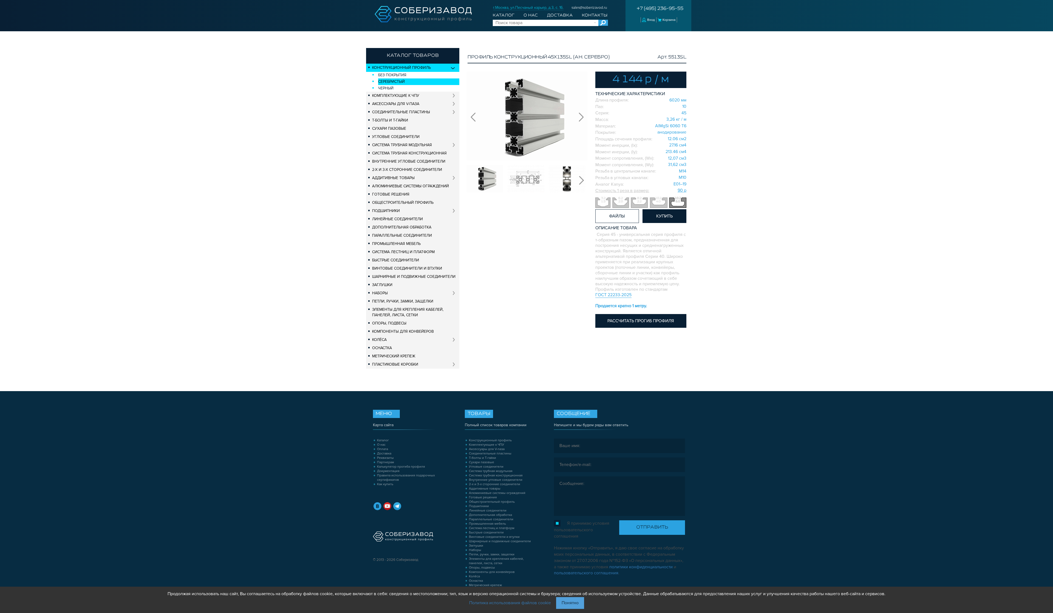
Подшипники (386, 210)
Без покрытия (392, 75)
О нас (530, 15)
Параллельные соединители (402, 235)
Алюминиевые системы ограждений (410, 186)
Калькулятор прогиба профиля (401, 467)
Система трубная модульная (402, 145)
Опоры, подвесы (389, 323)
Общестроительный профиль (403, 202)
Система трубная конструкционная (409, 153)
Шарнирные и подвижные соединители (413, 276)
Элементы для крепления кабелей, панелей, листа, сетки (407, 312)
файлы (617, 216)
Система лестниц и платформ (403, 252)
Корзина (669, 20)
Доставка (560, 15)
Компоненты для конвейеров (403, 331)
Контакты (594, 15)
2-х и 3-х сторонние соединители (407, 169)
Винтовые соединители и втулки (407, 268)
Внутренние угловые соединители (408, 161)
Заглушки (382, 285)
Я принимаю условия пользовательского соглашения (581, 530)
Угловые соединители (396, 136)
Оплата (382, 449)
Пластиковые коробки (395, 364)
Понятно (570, 603)
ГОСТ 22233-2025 (613, 295)
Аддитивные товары (393, 178)
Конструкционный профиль (401, 67)
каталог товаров (413, 55)
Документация (388, 471)
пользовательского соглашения (586, 573)
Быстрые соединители (395, 260)
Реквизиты (385, 458)
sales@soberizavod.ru (589, 7)
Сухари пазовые (389, 128)
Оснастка (382, 348)
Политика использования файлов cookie (510, 603)
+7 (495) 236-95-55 (660, 9)
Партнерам (385, 462)
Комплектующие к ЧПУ (395, 95)
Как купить (385, 484)
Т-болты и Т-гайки (390, 120)
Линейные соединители (397, 219)
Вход (651, 20)
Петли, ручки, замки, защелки (402, 301)
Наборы (380, 293)
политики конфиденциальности (641, 567)
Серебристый (391, 81)
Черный (386, 88)
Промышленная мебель (396, 243)
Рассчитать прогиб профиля (640, 321)
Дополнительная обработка (401, 227)
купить (664, 216)
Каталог (503, 15)
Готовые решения (390, 194)
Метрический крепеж (393, 356)
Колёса (379, 339)
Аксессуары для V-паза (395, 103)
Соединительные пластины (401, 112)
